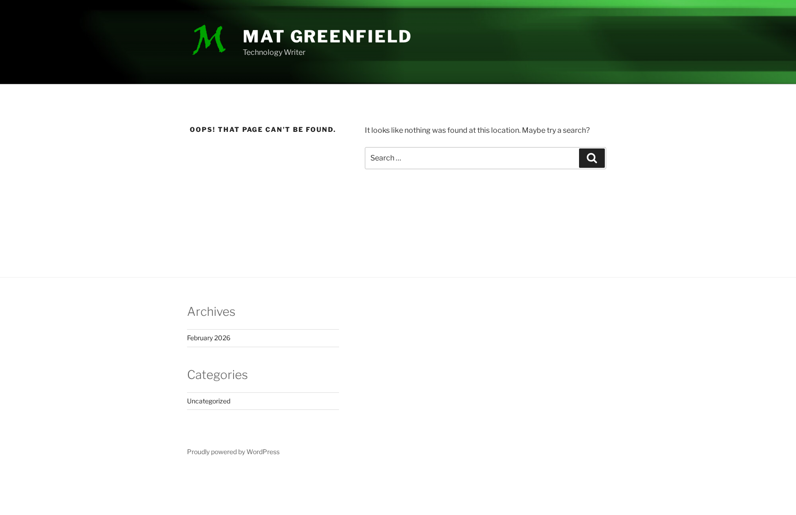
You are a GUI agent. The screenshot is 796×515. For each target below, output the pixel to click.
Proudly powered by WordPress (233, 452)
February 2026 (208, 338)
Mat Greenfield (327, 36)
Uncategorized (208, 401)
